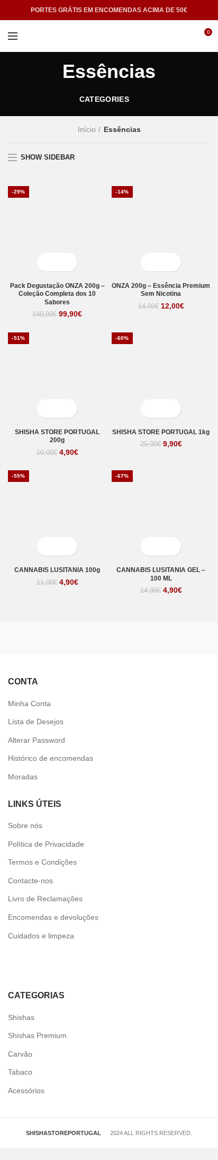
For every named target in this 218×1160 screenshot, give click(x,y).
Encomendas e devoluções (53, 917)
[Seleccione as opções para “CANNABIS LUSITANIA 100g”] (48, 546)
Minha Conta (29, 703)
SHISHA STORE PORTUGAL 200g (57, 436)
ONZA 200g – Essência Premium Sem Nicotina (161, 290)
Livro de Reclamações (45, 898)
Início (87, 129)
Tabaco (20, 1072)
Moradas (23, 776)
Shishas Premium (37, 1035)
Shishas (21, 1017)
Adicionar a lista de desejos (66, 262)
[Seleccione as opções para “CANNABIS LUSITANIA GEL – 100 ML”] (151, 546)
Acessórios (26, 1090)
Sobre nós (25, 825)
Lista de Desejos (35, 721)
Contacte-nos (30, 880)
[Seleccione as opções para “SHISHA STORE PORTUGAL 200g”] (48, 408)
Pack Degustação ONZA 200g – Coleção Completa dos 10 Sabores (57, 294)
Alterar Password (36, 740)
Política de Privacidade (46, 844)
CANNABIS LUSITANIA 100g (57, 570)
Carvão (20, 1054)
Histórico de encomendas (50, 758)
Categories (104, 99)
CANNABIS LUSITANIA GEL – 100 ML (160, 574)
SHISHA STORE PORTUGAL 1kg (161, 432)
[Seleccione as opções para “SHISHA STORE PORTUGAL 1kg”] (151, 408)
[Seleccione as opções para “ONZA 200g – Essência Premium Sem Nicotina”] (151, 262)
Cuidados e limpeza (41, 935)
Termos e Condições (42, 862)
